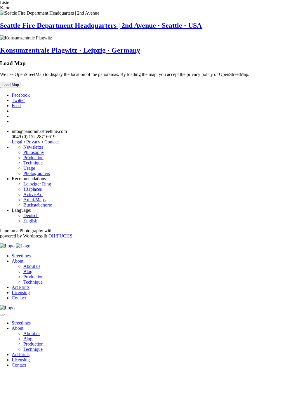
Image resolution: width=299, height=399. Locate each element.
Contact (51, 141)
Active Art (33, 194)
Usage (29, 168)
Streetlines (21, 255)
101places (32, 189)
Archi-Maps (34, 199)
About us (31, 266)
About (17, 261)
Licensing (21, 292)
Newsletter (33, 147)
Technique (33, 162)
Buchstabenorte (37, 204)
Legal (17, 141)
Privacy (33, 141)
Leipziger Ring (37, 183)
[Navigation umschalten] (2, 314)
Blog (27, 271)
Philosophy (33, 152)
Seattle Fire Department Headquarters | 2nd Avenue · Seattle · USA (101, 25)
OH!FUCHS (60, 235)
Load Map (10, 85)
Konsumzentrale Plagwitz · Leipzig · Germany (70, 50)
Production (33, 157)
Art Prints (20, 287)
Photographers (36, 173)
